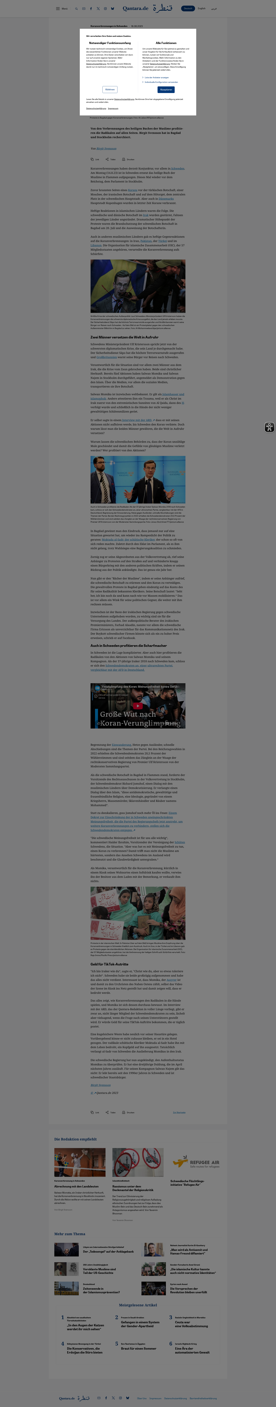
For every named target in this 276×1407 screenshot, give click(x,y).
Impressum (113, 108)
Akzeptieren (166, 89)
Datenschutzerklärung (96, 63)
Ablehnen (110, 89)
